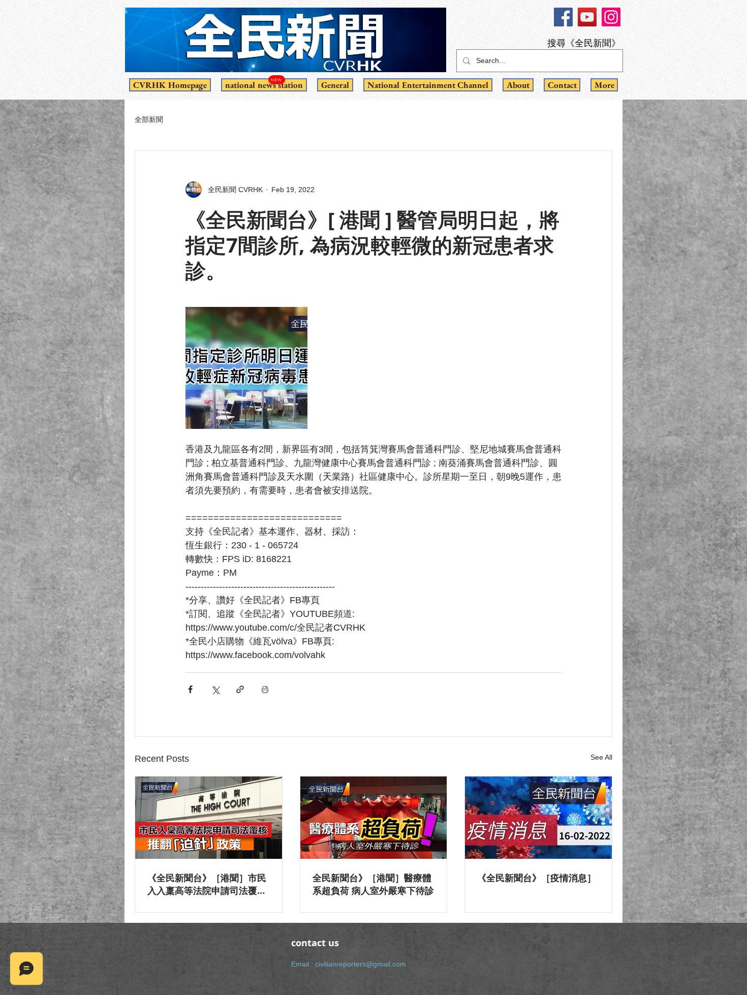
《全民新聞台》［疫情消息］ (536, 878)
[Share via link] (240, 689)
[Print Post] (265, 689)
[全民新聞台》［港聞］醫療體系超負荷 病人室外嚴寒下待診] (373, 817)
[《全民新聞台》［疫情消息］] (538, 817)
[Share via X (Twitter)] (215, 689)
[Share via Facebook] (190, 689)
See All (601, 757)
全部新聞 (149, 119)
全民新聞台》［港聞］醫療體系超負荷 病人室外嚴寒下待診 (373, 884)
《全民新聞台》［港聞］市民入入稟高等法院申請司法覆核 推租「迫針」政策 (206, 884)
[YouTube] (587, 17)
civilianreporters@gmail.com (360, 964)
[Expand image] (246, 368)
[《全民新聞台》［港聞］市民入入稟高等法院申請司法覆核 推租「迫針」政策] (208, 817)
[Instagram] (611, 17)
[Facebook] (563, 17)
